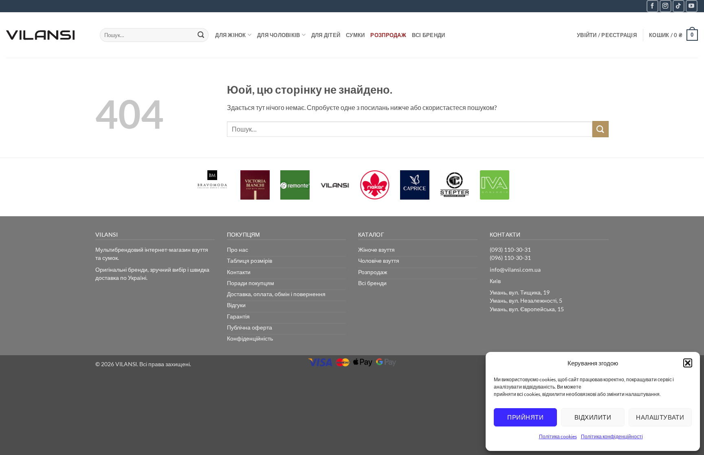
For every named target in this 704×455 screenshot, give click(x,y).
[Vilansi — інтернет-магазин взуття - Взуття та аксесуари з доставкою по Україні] (47, 35)
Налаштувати (660, 417)
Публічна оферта (249, 327)
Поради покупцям (250, 282)
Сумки (355, 35)
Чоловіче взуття (378, 260)
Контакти (239, 271)
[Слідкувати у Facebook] (652, 6)
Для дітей (325, 35)
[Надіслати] (201, 35)
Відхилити (592, 417)
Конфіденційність (250, 338)
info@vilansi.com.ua (515, 269)
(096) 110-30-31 (510, 257)
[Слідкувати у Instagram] (665, 6)
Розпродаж (388, 35)
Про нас (237, 249)
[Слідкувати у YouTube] (691, 6)
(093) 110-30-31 (510, 249)
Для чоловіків (278, 35)
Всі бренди (428, 35)
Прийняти (525, 417)
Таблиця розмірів (249, 260)
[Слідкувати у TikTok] (678, 6)
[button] (688, 363)
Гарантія (238, 316)
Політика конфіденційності (612, 436)
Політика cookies (558, 436)
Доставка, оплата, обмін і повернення (276, 293)
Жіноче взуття (376, 249)
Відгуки (236, 304)
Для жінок (230, 35)
